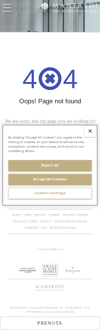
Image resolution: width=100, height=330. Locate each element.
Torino (54, 215)
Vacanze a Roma (75, 215)
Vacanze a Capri (25, 221)
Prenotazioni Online (70, 221)
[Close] (90, 131)
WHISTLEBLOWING (63, 228)
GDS (44, 228)
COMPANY (31, 228)
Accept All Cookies (50, 179)
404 (54, 16)
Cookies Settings (50, 193)
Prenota (50, 323)
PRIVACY (46, 221)
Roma (16, 215)
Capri (27, 215)
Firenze (40, 215)
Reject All (50, 165)
